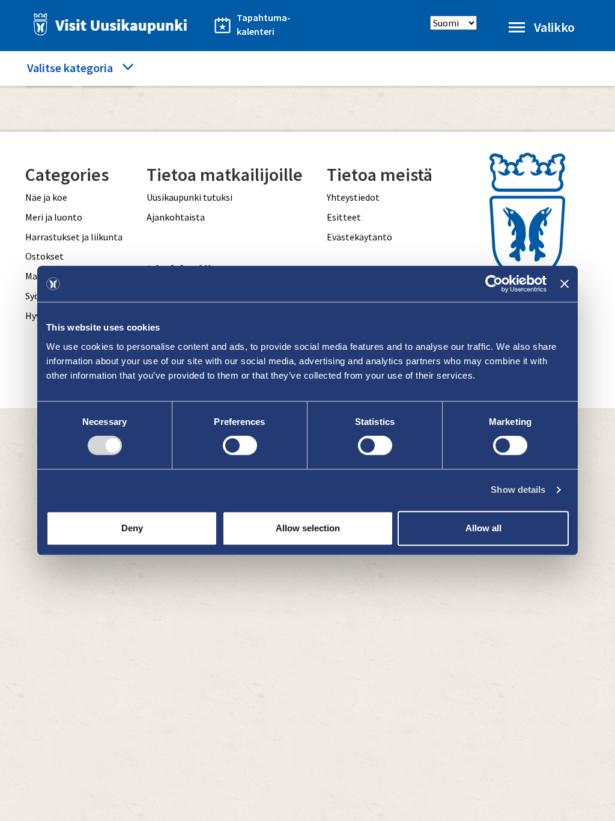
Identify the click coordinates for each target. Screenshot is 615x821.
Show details (518, 489)
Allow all (483, 528)
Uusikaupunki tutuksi (189, 197)
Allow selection (308, 528)
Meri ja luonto (53, 217)
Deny (132, 528)
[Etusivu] (107, 24)
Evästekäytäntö (359, 237)
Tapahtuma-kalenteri (264, 24)
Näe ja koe (46, 197)
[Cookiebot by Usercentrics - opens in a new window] (494, 284)
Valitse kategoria (70, 67)
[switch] (240, 445)
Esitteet (344, 217)
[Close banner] (564, 283)
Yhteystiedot (353, 197)
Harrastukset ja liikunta (74, 237)
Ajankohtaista (176, 217)
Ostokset (44, 256)
